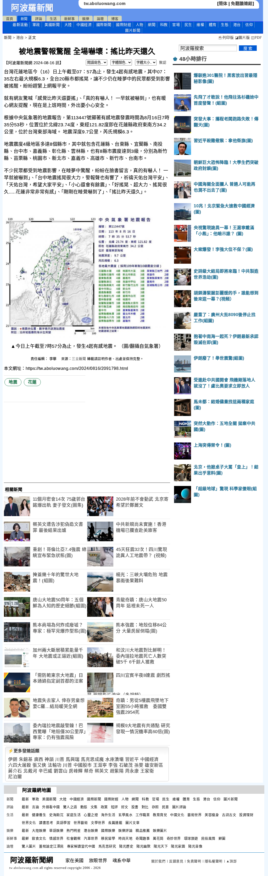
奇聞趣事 (143, 838)
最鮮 (25, 838)
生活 (53, 19)
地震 (13, 382)
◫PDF (256, 38)
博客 (114, 19)
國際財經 (123, 25)
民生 (188, 25)
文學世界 (98, 823)
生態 (224, 25)
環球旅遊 (191, 838)
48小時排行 (193, 59)
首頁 (9, 19)
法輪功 (55, 765)
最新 (20, 25)
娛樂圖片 (160, 830)
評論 (38, 19)
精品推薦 (143, 830)
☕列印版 (226, 38)
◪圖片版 (242, 38)
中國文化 (177, 815)
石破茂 (126, 765)
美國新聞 (52, 25)
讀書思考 (46, 823)
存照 (155, 807)
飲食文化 (39, 838)
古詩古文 (229, 815)
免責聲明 (194, 861)
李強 (113, 765)
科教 (164, 25)
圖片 (132, 30)
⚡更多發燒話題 (24, 751)
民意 (165, 807)
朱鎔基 (26, 759)
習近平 (132, 759)
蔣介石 (15, 771)
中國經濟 (84, 25)
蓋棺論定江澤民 (51, 846)
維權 (200, 25)
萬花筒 (158, 838)
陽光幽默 (143, 846)
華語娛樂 (56, 830)
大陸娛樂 (39, 830)
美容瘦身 (212, 815)
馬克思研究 (107, 846)
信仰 (249, 25)
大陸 (68, 25)
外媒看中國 (51, 807)
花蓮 (32, 382)
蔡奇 (88, 771)
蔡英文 (102, 771)
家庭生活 (73, 815)
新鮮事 (69, 19)
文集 (94, 807)
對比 (145, 807)
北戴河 (30, 771)
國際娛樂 (108, 830)
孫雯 (138, 765)
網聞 (151, 25)
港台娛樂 (91, 830)
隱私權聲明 (213, 861)
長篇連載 (115, 823)
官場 (176, 25)
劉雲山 (61, 771)
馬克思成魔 (92, 759)
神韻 (49, 759)
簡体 (223, 3)
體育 (212, 25)
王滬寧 (100, 765)
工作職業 (143, 815)
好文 (124, 807)
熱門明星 (73, 830)
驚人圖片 (29, 846)
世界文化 (29, 823)
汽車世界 (91, 838)
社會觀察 (73, 838)
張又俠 (39, 765)
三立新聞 (79, 359)
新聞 (24, 19)
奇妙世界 (174, 838)
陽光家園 (178, 846)
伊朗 (12, 759)
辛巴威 (45, 771)
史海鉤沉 (56, 815)
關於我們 (158, 861)
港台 (237, 25)
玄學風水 (125, 815)
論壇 (100, 19)
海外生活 (108, 815)
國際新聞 (103, 25)
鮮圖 (222, 838)
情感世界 (56, 838)
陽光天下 (161, 846)
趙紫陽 (117, 771)
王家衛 (147, 771)
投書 (134, 807)
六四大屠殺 (19, 765)
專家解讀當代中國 (81, 846)
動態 (83, 807)
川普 (59, 759)
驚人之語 (70, 807)
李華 (53, 359)
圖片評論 (179, 807)
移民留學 (108, 838)
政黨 (104, 807)
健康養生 (39, 815)
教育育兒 (160, 815)
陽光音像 (195, 846)
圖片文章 (132, 823)
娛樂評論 (125, 830)
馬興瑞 (73, 759)
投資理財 (246, 815)
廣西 (38, 759)
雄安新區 (154, 765)
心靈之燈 (91, 815)
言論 (35, 807)
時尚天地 (125, 838)
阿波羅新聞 (32, 8)
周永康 (132, 771)
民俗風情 (208, 838)
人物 (139, 25)
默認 (162, 62)
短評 (114, 807)
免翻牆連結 (242, 3)
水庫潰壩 (114, 759)
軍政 (36, 25)
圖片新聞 (231, 799)
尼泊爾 (15, 776)
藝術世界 (194, 815)
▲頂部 (231, 861)
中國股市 (83, 765)
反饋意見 (176, 861)
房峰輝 (76, 771)
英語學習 (63, 823)
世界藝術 (81, 823)
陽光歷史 (126, 846)
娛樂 (85, 19)
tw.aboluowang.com (105, 3)
